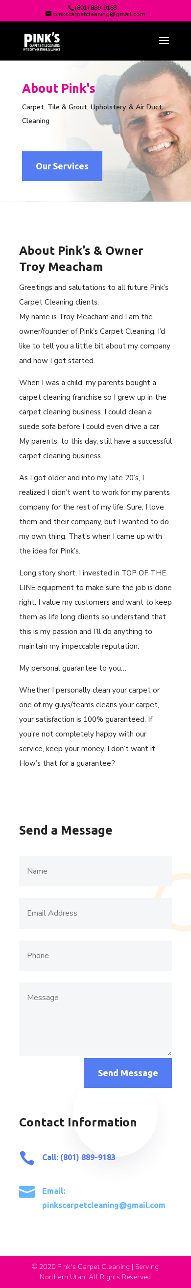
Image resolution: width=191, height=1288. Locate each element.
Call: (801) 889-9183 (79, 1157)
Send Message (128, 1073)
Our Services (62, 166)
